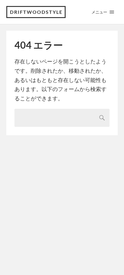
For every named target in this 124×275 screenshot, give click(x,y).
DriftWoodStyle (36, 12)
